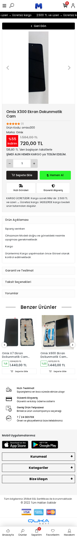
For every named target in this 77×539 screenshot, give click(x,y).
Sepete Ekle (24, 175)
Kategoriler (38, 467)
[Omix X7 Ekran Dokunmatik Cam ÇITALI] (19, 332)
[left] (4, 345)
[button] (7, 67)
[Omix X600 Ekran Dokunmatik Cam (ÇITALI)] (57, 332)
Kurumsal (38, 456)
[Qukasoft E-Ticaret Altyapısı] (38, 521)
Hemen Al (57, 175)
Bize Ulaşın (38, 479)
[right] (72, 345)
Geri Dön (40, 26)
